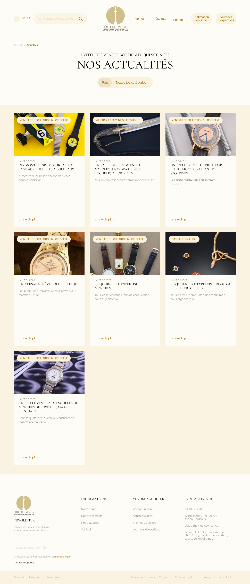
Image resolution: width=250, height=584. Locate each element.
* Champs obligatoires (24, 563)
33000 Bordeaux (195, 519)
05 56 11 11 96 (193, 509)
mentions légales (63, 557)
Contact (86, 529)
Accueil (18, 45)
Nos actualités (90, 522)
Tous (105, 82)
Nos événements (91, 516)
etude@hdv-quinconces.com (203, 525)
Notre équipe (89, 509)
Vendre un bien (142, 509)
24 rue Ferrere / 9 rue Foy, (201, 515)
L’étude (178, 20)
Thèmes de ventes (144, 522)
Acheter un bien (143, 516)
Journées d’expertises (146, 529)
